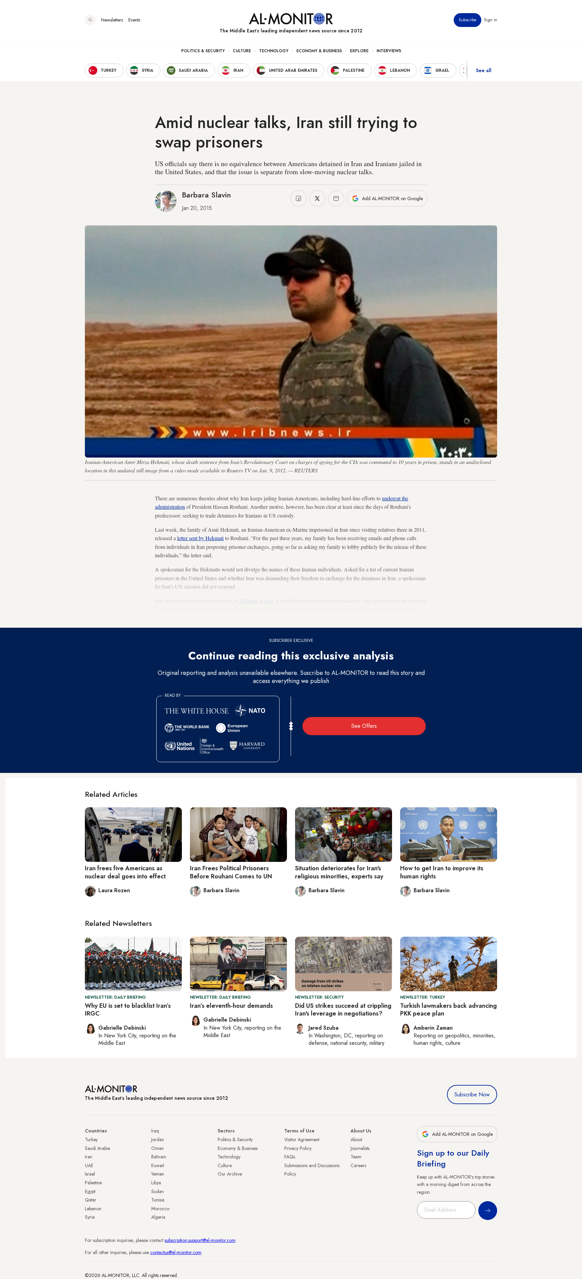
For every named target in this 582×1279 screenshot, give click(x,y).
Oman (157, 1148)
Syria (90, 1217)
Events (134, 20)
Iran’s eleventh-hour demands (231, 1005)
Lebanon (93, 1208)
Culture (242, 51)
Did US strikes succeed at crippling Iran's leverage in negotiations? (343, 1009)
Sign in (490, 20)
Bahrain (158, 1156)
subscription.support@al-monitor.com (200, 1240)
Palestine (93, 1182)
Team (356, 1156)
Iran (88, 1156)
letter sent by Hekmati (200, 537)
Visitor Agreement (301, 1139)
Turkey (91, 1139)
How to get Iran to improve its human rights (441, 872)
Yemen (157, 1174)
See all (483, 70)
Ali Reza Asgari (256, 600)
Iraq (155, 1130)
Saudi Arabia (97, 1148)
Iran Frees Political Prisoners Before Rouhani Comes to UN (231, 872)
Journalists (360, 1148)
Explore (359, 51)
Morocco (160, 1208)
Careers (358, 1165)
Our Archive (230, 1174)
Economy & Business (319, 51)
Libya (156, 1182)
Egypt (90, 1191)
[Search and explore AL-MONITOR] (90, 19)
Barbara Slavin (206, 194)
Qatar (90, 1199)
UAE (89, 1165)
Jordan (157, 1139)
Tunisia (157, 1199)
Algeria (158, 1217)
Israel (90, 1174)
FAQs (289, 1156)
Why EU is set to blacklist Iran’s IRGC (128, 1009)
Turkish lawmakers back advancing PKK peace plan (448, 1009)
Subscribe (467, 20)
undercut (392, 498)
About (356, 1139)
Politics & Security (203, 51)
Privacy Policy (298, 1148)
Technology (273, 51)
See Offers (364, 726)
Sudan (157, 1191)
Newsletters (112, 20)
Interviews (389, 51)
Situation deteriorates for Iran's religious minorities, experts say (339, 872)
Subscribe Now (472, 1094)
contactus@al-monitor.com (175, 1252)
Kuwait (157, 1165)
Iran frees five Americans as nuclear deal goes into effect (125, 872)
